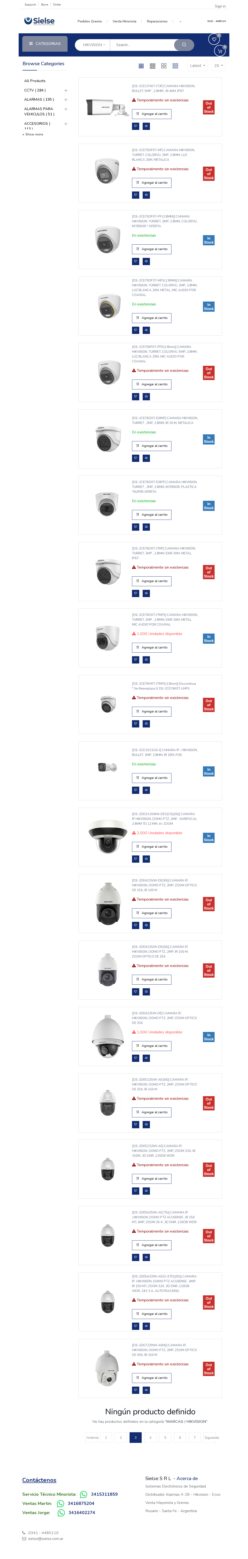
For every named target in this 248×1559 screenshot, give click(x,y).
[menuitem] (93, 21)
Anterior (91, 1437)
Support (30, 5)
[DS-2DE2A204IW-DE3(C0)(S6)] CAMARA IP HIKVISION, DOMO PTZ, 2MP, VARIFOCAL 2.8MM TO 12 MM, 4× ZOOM (164, 819)
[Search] (184, 45)
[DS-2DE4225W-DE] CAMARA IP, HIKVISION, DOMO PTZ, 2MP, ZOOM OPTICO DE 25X (164, 1018)
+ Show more (32, 134)
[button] (180, 21)
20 (217, 65)
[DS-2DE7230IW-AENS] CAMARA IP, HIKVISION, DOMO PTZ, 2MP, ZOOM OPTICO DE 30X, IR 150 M (164, 1350)
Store (44, 5)
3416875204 (81, 1503)
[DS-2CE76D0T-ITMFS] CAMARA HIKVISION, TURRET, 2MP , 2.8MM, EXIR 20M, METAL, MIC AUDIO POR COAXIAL (165, 620)
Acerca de (187, 1478)
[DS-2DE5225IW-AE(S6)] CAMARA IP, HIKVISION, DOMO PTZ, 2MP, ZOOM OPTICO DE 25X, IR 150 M (164, 1085)
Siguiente (210, 1437)
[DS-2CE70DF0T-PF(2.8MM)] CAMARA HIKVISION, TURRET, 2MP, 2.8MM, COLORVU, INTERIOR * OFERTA (164, 221)
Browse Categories (43, 63)
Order (57, 5)
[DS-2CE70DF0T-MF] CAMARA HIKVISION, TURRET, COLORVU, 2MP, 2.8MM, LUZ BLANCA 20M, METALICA (163, 155)
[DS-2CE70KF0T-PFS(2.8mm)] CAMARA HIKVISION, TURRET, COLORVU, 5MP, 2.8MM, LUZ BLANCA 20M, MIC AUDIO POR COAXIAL (164, 354)
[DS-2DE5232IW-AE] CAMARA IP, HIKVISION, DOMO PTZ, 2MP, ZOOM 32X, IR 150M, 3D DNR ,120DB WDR (163, 1151)
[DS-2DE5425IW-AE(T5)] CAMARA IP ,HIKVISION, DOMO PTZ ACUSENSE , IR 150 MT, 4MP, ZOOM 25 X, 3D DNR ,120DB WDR (164, 1217)
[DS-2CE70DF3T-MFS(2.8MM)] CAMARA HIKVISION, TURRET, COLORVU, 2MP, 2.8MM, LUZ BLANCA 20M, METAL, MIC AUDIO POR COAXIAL (164, 287)
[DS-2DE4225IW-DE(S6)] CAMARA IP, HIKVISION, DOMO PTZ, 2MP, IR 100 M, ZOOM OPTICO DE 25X (160, 952)
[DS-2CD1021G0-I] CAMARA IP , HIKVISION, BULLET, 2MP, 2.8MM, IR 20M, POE (165, 752)
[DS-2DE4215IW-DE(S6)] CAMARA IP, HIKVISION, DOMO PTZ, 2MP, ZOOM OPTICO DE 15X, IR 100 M (164, 885)
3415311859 (104, 1494)
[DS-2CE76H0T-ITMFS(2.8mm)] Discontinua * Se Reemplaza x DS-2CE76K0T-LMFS (164, 686)
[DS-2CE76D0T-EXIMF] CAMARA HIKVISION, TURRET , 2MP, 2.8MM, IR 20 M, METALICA (165, 420)
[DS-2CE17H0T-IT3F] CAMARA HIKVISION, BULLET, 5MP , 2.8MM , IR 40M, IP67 (163, 88)
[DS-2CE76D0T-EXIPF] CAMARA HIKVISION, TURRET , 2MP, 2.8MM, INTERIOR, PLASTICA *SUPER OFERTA (164, 487)
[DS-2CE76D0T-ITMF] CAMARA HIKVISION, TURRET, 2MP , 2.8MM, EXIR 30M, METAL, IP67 (164, 553)
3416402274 (82, 1513)
